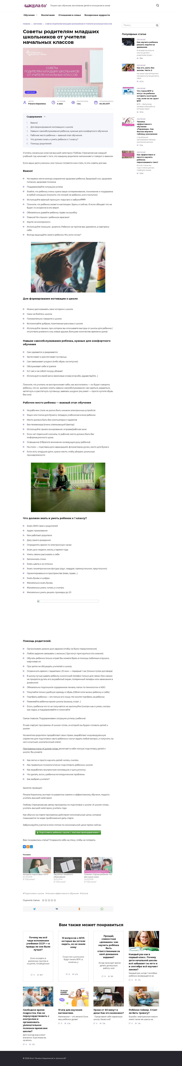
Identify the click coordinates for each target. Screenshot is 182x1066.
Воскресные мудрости (97, 15)
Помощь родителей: (41, 143)
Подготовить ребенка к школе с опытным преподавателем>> (69, 832)
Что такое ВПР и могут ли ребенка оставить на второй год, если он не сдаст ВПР (148, 96)
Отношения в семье (69, 15)
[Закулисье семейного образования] (68, 865)
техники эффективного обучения (63, 893)
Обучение (29, 15)
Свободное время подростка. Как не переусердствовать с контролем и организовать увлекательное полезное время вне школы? (36, 1020)
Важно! (34, 123)
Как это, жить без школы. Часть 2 (145, 69)
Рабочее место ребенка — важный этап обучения (56, 135)
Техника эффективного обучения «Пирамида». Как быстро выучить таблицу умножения (147, 128)
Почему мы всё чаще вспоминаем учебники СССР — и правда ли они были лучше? (38, 943)
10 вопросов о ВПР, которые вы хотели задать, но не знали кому (73, 942)
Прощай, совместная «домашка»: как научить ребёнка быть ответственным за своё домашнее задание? (108, 946)
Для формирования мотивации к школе (51, 127)
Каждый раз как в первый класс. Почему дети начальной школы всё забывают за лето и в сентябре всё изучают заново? (143, 962)
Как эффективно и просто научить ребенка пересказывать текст (147, 158)
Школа (84, 893)
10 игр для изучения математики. (70, 1011)
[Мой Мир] (31, 846)
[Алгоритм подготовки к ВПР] (37, 865)
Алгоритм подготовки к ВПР (35, 874)
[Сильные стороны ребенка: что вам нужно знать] (98, 865)
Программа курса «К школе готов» (41, 749)
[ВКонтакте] (24, 846)
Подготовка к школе (34, 893)
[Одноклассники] (27, 846)
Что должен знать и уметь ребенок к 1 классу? (54, 139)
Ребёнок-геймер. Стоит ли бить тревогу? (143, 1011)
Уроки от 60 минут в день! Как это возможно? (108, 1011)
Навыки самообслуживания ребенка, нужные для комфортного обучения (69, 131)
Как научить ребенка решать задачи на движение (147, 44)
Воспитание (48, 15)
